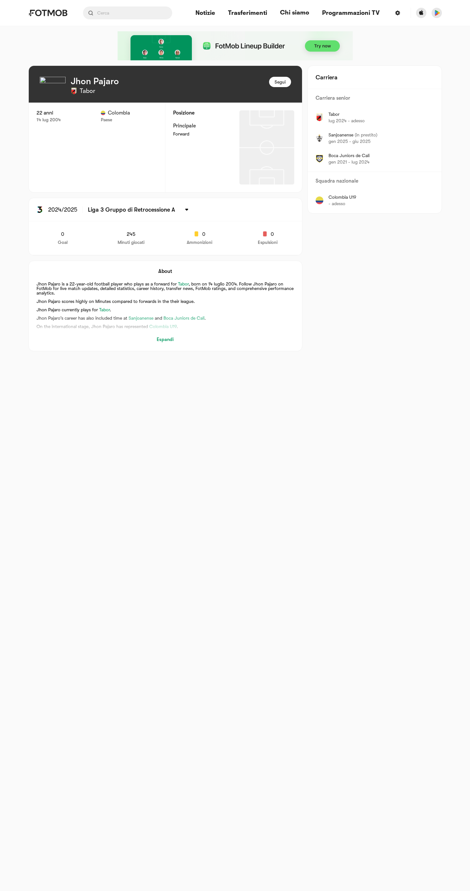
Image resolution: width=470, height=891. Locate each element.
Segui (280, 82)
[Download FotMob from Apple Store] (421, 13)
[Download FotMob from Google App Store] (437, 13)
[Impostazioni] (397, 13)
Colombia (119, 112)
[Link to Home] (48, 13)
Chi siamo (294, 12)
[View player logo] (53, 90)
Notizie (205, 13)
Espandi (165, 339)
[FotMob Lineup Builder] (235, 45)
